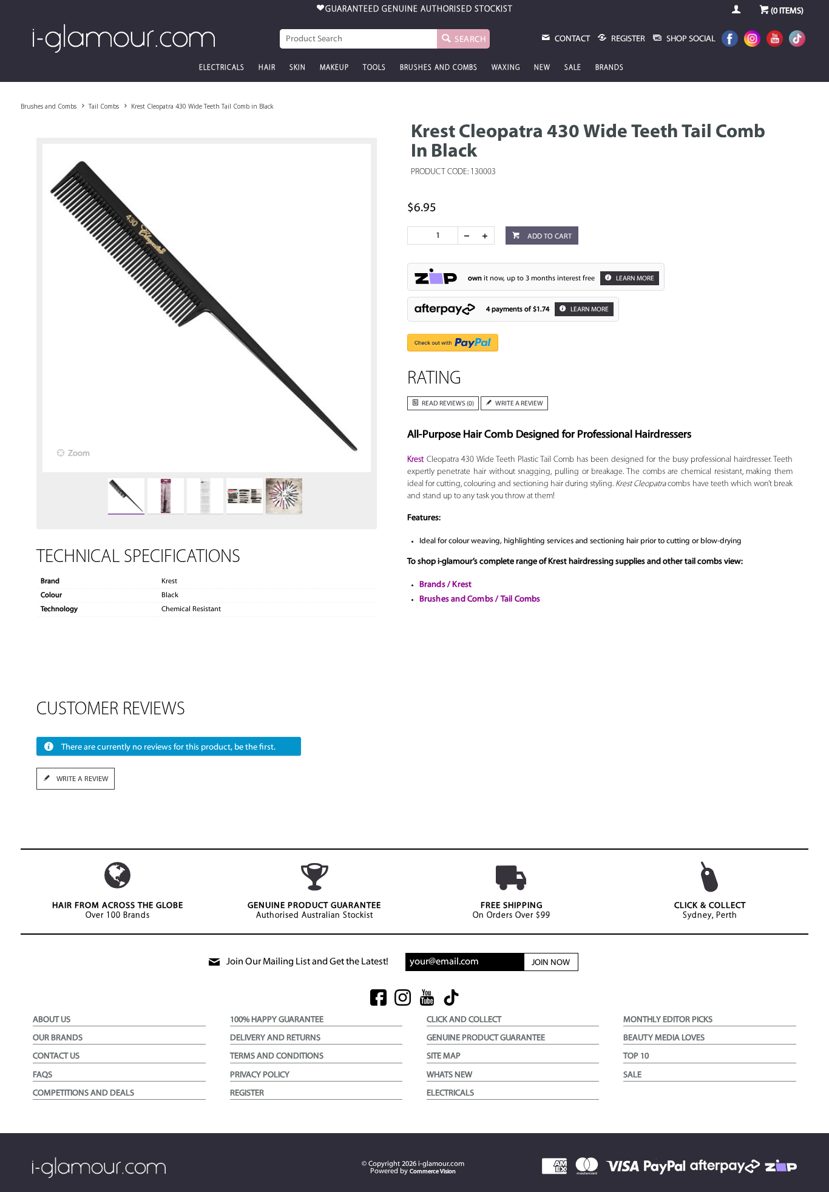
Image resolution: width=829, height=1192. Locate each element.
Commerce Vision (433, 1171)
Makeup (334, 68)
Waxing (506, 68)
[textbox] (359, 39)
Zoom (79, 453)
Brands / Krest (445, 584)
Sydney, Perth (710, 910)
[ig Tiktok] (451, 998)
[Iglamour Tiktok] (797, 39)
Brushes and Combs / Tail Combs (480, 599)
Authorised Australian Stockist (314, 910)
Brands (609, 68)
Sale (572, 68)
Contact (571, 39)
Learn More (634, 279)
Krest (415, 459)
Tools (374, 68)
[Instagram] (752, 39)
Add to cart (549, 236)
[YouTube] (774, 39)
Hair (267, 68)
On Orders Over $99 (511, 910)
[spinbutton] (435, 235)
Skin (297, 68)
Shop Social (690, 39)
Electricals (222, 68)
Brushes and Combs (439, 68)
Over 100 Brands (117, 910)
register (627, 39)
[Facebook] (730, 39)
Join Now (551, 962)
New (542, 68)
